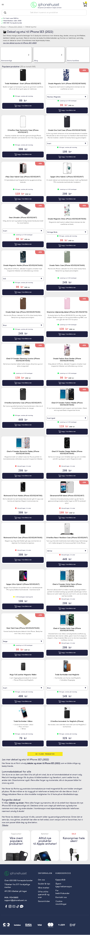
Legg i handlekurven (24, 106)
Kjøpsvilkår (61, 880)
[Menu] (4, 5)
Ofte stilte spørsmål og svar (43, 894)
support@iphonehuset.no (15, 900)
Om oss (41, 880)
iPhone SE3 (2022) (15, 27)
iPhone (3, 27)
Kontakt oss (61, 897)
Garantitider (44, 901)
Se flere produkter (45, 754)
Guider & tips (44, 884)
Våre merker (43, 888)
